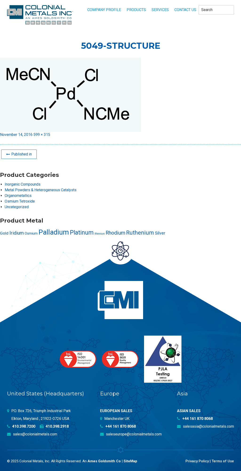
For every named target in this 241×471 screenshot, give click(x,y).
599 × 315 (41, 134)
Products (136, 10)
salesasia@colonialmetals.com (208, 426)
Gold (4, 233)
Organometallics (18, 195)
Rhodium (115, 233)
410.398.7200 (23, 426)
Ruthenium (140, 232)
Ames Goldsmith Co (104, 461)
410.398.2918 (57, 426)
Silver (160, 233)
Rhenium (100, 233)
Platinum (82, 232)
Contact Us (185, 10)
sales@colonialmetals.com (34, 434)
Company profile (104, 10)
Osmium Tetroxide (20, 201)
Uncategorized (17, 207)
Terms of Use (223, 461)
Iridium (16, 233)
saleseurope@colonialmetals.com (133, 434)
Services (160, 10)
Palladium (54, 232)
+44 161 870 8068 (120, 426)
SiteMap (130, 461)
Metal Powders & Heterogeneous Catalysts (40, 190)
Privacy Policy (197, 461)
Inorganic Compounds (22, 184)
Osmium (31, 233)
